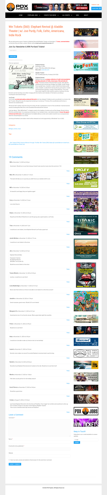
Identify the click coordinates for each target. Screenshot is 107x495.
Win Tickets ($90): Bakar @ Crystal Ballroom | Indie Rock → (55, 142)
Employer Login (95, 4)
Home (21, 15)
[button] (39, 15)
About (86, 15)
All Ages (11, 128)
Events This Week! (50, 15)
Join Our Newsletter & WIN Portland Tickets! (27, 47)
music (19, 128)
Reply (68, 171)
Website (11, 453)
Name (11, 439)
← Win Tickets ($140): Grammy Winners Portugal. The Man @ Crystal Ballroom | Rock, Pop (24, 143)
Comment (12, 417)
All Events (66, 15)
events (15, 128)
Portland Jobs (33, 15)
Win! (77, 15)
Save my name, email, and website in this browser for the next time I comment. (31, 460)
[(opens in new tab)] (60, 7)
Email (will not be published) (16, 446)
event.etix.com (45, 69)
